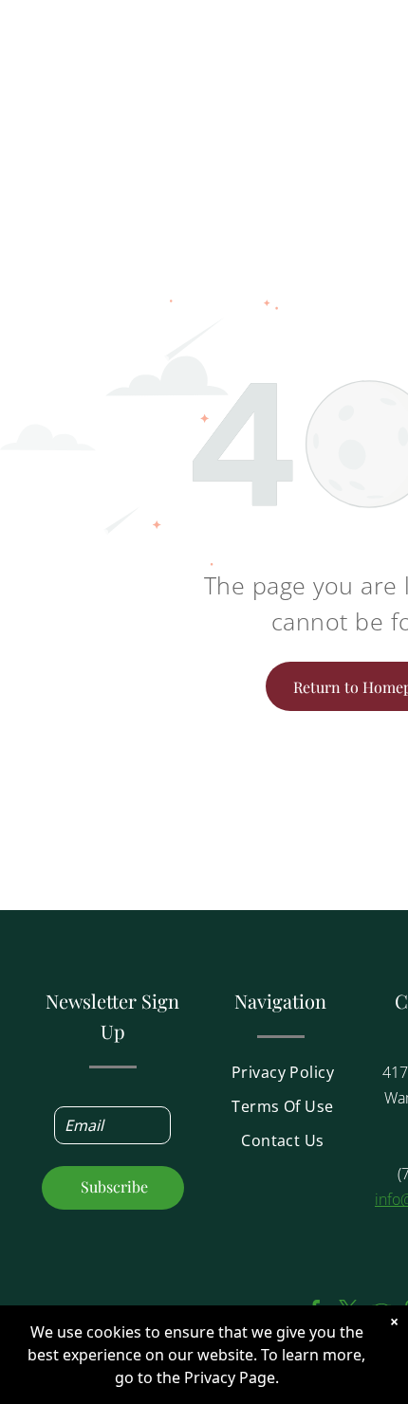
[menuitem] (282, 1078)
